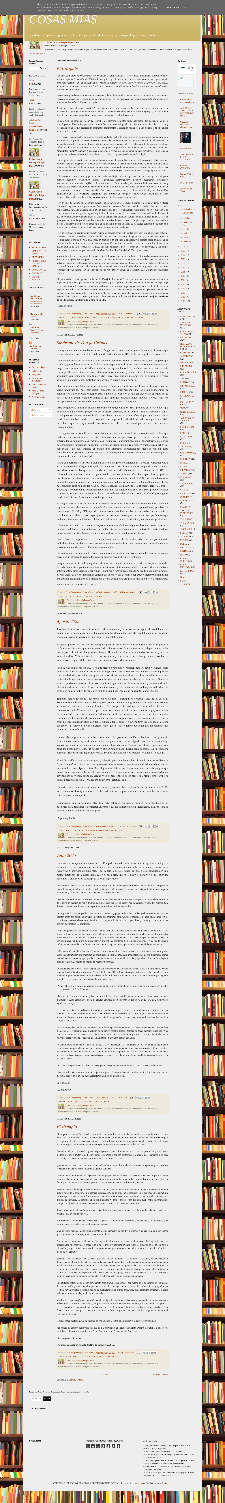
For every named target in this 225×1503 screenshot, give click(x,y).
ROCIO (183, 554)
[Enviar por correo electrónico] (144, 313)
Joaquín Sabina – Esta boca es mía (37, 302)
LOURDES (185, 382)
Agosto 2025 (68, 621)
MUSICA (184, 392)
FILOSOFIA (74, 1356)
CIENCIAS (73, 596)
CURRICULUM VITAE (86, 830)
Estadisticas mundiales (37, 379)
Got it (185, 7)
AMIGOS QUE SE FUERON (187, 419)
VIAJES (184, 473)
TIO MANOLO (187, 522)
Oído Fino (34, 327)
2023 (183, 250)
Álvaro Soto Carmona (35, 128)
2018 (183, 271)
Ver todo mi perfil (37, 53)
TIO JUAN (185, 519)
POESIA (184, 442)
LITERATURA (187, 395)
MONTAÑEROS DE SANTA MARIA (39, 263)
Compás (33, 316)
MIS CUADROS (39, 247)
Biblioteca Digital (39, 367)
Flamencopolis (36, 314)
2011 (183, 300)
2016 (183, 280)
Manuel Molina (186, 148)
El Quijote (36, 374)
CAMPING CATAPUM (185, 167)
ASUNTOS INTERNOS (73, 317)
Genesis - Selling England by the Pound (37, 333)
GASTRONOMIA (188, 452)
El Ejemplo (67, 1126)
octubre (187, 217)
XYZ (182, 408)
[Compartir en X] (149, 313)
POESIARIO (37, 273)
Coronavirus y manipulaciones (187, 100)
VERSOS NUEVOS (36, 278)
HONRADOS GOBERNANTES (111, 317)
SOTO (183, 580)
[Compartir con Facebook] (152, 313)
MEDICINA (83, 596)
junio (186, 233)
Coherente (34, 348)
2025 (183, 205)
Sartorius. (194, 137)
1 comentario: (122, 1097)
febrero (187, 241)
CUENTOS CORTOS (185, 559)
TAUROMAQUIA (188, 446)
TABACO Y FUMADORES (186, 512)
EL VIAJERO (38, 257)
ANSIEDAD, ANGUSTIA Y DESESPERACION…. (187, 112)
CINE (182, 489)
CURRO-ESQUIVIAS (186, 566)
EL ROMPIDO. (187, 570)
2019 (183, 267)
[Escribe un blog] (146, 313)
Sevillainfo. (185, 584)
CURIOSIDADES (91, 317)
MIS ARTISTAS (187, 385)
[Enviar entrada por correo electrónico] (139, 313)
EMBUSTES (186, 493)
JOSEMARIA (186, 529)
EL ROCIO (185, 466)
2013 (183, 292)
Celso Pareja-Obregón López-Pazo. (63, 42)
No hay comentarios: (126, 313)
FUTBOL (184, 540)
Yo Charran (35, 346)
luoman (141, 1483)
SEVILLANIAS (187, 426)
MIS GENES (186, 366)
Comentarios (38, 415)
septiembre (188, 222)
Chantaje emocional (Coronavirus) (186, 124)
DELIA (183, 543)
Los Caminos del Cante (39, 385)
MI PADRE (185, 469)
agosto (187, 228)
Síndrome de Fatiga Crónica (83, 342)
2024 (183, 246)
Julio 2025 (66, 855)
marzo (186, 237)
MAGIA (183, 506)
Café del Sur (37, 370)
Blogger (167, 1483)
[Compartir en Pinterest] (155, 313)
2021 (183, 259)
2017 (183, 275)
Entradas (37, 409)
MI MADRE (185, 547)
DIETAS (184, 462)
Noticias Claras (38, 396)
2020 (183, 263)
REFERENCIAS (187, 411)
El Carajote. (68, 68)
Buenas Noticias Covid (187, 175)
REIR (141, 317)
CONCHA (184, 497)
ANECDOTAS (70, 830)
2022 (183, 255)
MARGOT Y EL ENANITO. (39, 252)
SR (30, 84)
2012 (183, 296)
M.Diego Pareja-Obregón (39, 392)
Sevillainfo (185, 536)
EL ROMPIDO (102, 830)
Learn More (172, 7)
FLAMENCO (186, 477)
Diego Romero (186, 182)
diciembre (188, 209)
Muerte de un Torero (186, 190)
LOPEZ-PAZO (186, 500)
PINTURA (185, 550)
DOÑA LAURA (39, 269)
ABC (66, 596)
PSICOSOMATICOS (97, 596)
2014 (183, 288)
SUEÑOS (184, 532)
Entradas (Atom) (76, 1379)
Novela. (183, 577)
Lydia (32, 218)
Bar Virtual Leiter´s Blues (36, 297)
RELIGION (185, 459)
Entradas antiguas (160, 1374)
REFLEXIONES (131, 317)
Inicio (104, 1374)
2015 (183, 284)
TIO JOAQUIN (186, 483)
